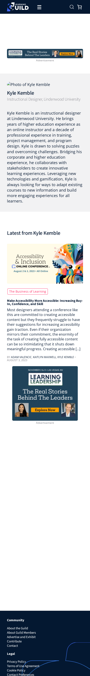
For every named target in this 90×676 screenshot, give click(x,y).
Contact (12, 645)
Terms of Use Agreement (23, 666)
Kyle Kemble (20, 93)
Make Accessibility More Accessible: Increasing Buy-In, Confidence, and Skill (45, 302)
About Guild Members (21, 632)
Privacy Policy (16, 661)
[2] (45, 393)
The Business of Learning (27, 291)
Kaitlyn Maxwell (44, 357)
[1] (45, 53)
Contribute (14, 641)
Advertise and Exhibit (21, 637)
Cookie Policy (16, 670)
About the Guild (17, 628)
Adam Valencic (21, 357)
